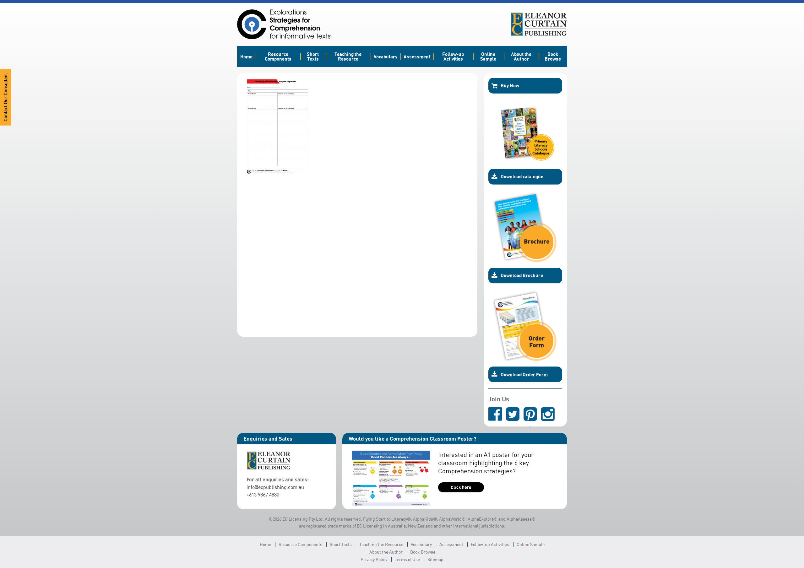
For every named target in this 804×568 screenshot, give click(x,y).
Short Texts (313, 56)
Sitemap (435, 559)
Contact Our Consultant (5, 97)
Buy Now (510, 85)
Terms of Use (407, 559)
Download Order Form (524, 374)
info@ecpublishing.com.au (275, 487)
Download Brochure (522, 275)
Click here (461, 487)
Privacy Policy (374, 559)
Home (246, 56)
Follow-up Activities (453, 56)
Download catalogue (522, 176)
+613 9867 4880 (263, 494)
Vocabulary (385, 56)
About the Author (521, 56)
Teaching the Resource (347, 56)
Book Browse (553, 56)
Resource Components (278, 56)
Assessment (417, 56)
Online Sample (488, 56)
